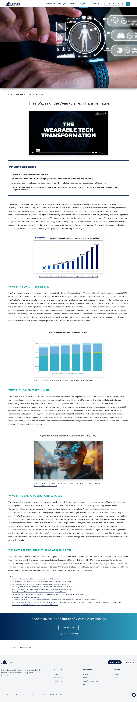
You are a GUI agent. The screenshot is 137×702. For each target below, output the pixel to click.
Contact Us (95, 4)
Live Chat (128, 662)
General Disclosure (7, 695)
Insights (83, 4)
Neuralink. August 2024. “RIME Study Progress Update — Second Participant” (35, 605)
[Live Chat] (123, 4)
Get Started (68, 627)
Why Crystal (62, 4)
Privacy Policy (32, 695)
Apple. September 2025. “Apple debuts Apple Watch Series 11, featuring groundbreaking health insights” (43, 589)
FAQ (84, 684)
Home (56, 674)
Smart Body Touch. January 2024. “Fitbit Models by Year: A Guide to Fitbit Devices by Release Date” (42, 587)
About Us (73, 4)
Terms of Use (20, 695)
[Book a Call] (128, 4)
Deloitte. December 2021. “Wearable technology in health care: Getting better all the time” (39, 592)
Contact (115, 678)
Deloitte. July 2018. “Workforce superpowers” (25, 597)
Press (85, 678)
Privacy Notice (43, 695)
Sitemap (62, 695)
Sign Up (116, 4)
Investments (50, 4)
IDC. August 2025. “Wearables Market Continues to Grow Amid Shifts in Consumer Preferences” (67, 380)
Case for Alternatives (90, 681)
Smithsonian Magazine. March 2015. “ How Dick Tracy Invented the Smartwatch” (36, 579)
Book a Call (113, 662)
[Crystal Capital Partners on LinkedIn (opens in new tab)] (134, 695)
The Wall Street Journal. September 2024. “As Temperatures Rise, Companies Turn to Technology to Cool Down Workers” (48, 594)
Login (108, 4)
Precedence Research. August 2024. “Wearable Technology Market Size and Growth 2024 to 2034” (68, 277)
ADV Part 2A (54, 695)
